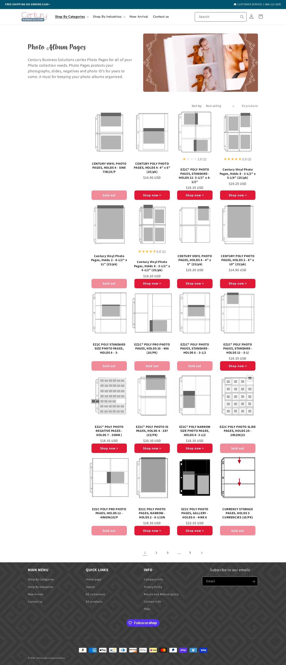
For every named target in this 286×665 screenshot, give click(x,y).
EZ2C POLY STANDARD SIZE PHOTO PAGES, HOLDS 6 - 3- (109, 348)
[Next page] (201, 552)
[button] (72, 16)
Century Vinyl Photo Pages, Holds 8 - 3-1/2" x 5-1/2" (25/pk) (152, 266)
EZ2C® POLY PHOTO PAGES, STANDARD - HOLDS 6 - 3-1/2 (194, 348)
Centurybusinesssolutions (50, 657)
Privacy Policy (153, 587)
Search (90, 587)
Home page (93, 579)
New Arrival (35, 594)
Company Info (153, 579)
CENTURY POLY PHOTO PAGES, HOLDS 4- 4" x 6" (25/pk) (152, 168)
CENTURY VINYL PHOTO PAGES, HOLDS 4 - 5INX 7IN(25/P (109, 168)
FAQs (147, 609)
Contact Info (152, 601)
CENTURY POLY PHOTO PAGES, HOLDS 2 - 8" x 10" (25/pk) (237, 260)
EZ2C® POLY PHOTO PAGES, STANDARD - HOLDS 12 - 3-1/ (237, 348)
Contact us (35, 601)
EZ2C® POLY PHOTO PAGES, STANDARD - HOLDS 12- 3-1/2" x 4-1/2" (195, 175)
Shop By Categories (41, 579)
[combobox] (221, 17)
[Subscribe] (253, 581)
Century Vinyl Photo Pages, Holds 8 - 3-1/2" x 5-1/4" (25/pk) (237, 173)
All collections (95, 594)
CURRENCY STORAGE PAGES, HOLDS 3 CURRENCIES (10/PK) (237, 513)
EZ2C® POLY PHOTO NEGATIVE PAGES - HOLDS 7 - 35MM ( (109, 431)
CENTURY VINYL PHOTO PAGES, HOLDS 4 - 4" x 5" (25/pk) (195, 260)
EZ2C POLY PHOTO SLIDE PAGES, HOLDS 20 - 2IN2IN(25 (237, 431)
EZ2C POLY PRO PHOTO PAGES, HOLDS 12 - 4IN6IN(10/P (109, 513)
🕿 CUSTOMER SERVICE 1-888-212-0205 (257, 4)
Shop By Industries (40, 587)
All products (94, 601)
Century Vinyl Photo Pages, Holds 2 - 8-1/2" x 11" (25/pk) (109, 260)
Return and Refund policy (161, 594)
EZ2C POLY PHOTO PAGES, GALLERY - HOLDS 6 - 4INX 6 (194, 513)
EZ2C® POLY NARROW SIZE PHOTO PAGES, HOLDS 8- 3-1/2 (194, 431)
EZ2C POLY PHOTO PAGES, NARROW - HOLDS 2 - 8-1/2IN (151, 513)
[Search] (242, 16)
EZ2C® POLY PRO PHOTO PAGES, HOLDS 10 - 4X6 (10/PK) (152, 348)
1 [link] (145, 552)
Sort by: (197, 106)
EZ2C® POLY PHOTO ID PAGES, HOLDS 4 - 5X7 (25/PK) (152, 431)
